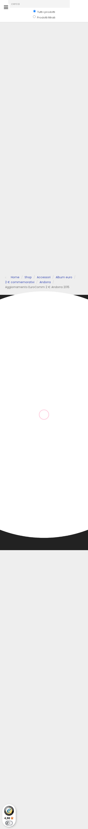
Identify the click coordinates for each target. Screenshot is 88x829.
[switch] (9, 823)
